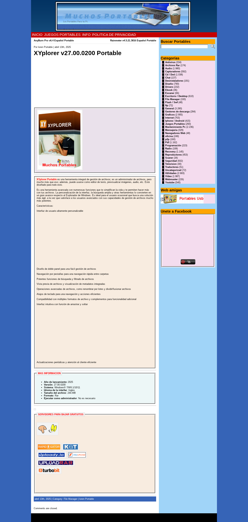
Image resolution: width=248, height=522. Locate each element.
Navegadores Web (175, 133)
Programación (173, 145)
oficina (169, 136)
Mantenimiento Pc (175, 127)
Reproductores (173, 154)
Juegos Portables (175, 124)
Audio (168, 68)
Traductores (171, 167)
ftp (166, 105)
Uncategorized (173, 170)
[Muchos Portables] (124, 16)
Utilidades (170, 173)
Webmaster (171, 179)
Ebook (168, 90)
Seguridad (171, 161)
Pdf (167, 142)
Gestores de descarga (177, 111)
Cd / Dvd (170, 74)
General (169, 108)
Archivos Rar (172, 65)
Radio (168, 148)
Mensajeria (171, 130)
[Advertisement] (95, 82)
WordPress (124, 519)
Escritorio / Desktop (176, 96)
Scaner (169, 157)
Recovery (170, 151)
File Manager (70, 499)
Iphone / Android (174, 120)
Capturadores (172, 71)
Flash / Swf (171, 102)
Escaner (169, 93)
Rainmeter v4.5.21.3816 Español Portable (133, 40)
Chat (167, 77)
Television (171, 164)
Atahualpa (137, 519)
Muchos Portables (122, 516)
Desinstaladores (174, 80)
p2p (167, 139)
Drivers (169, 87)
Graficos (170, 114)
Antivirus (170, 62)
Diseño (169, 83)
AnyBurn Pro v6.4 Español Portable (54, 40)
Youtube (169, 182)
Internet (169, 117)
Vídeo (168, 176)
